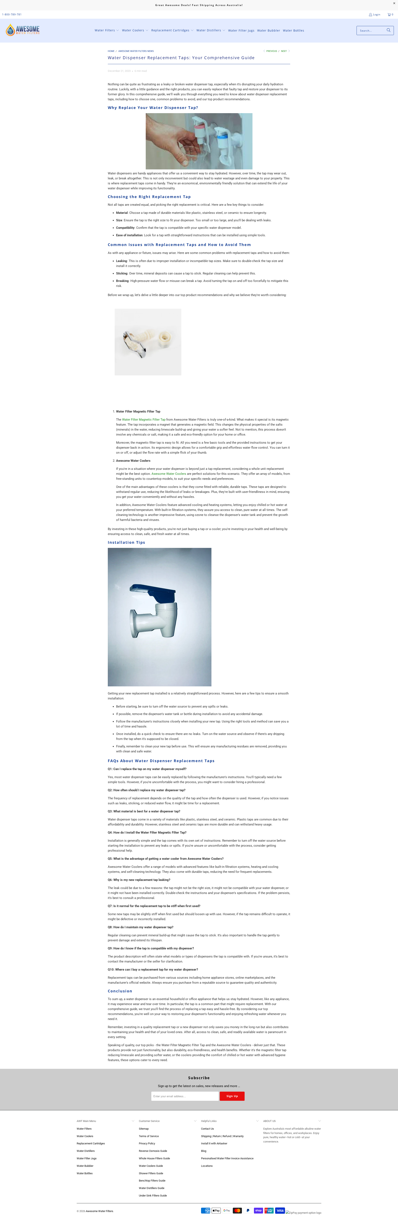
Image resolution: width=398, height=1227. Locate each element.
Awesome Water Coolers (169, 474)
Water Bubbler (85, 1165)
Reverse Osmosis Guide (153, 1150)
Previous (271, 51)
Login (376, 14)
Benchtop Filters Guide (152, 1180)
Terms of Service (149, 1136)
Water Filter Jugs (87, 1158)
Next (284, 51)
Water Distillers (86, 1150)
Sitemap (144, 1128)
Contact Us (207, 1128)
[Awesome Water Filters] (23, 30)
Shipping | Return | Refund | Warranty (222, 1136)
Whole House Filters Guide (154, 1158)
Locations (207, 1165)
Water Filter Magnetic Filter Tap (143, 419)
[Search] (388, 30)
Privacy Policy (147, 1143)
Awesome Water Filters (99, 1211)
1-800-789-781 (12, 14)
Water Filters (84, 1128)
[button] (107, 30)
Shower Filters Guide (151, 1173)
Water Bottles (85, 1173)
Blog (203, 1150)
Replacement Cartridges (91, 1143)
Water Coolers (85, 1136)
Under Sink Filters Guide (153, 1195)
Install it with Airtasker (214, 1143)
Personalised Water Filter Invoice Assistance (227, 1158)
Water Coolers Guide (151, 1165)
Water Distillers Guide (151, 1188)
